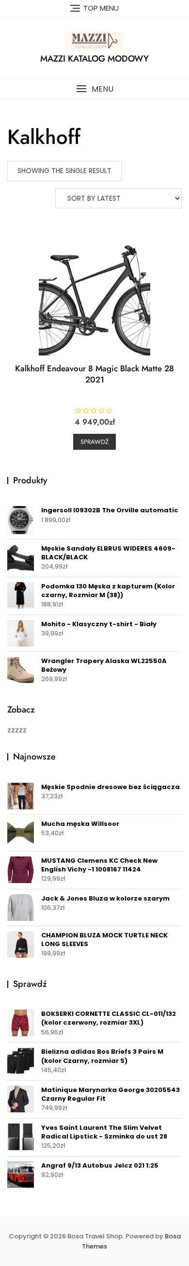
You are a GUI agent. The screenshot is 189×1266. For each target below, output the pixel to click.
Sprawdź (94, 441)
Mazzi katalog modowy (94, 58)
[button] (94, 89)
